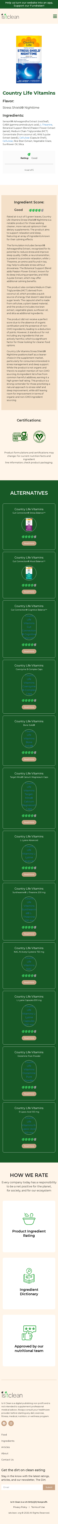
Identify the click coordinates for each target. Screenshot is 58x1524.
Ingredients (7, 1441)
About (4, 1453)
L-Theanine (46, 124)
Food (4, 1434)
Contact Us (7, 1459)
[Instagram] (11, 1423)
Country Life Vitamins (29, 509)
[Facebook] (4, 1423)
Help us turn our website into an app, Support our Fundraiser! (29, 4)
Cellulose (24, 137)
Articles (5, 1447)
